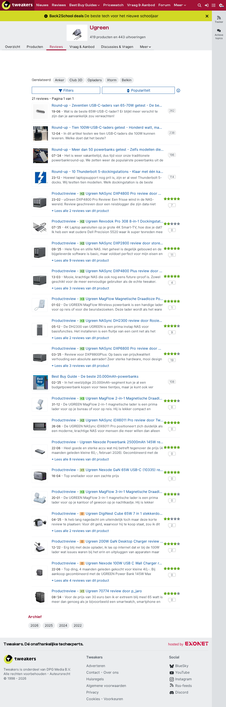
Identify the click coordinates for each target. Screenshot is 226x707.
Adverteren (95, 666)
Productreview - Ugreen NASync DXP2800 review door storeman (109, 243)
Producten (35, 47)
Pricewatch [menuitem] (113, 5)
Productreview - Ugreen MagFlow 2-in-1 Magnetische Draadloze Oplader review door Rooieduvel (136, 398)
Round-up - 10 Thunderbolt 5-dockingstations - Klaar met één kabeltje (111, 171)
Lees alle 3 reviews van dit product (82, 288)
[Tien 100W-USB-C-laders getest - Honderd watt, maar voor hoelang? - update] (40, 133)
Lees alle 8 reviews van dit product (82, 459)
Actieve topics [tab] (219, 36)
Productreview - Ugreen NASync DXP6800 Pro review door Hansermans (115, 348)
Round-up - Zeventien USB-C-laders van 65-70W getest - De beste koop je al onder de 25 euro (132, 105)
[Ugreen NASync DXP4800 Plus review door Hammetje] (40, 280)
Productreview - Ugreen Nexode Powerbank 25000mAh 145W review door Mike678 (122, 442)
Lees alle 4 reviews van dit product (82, 580)
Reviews (56, 47)
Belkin (127, 80)
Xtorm (112, 80)
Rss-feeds (183, 685)
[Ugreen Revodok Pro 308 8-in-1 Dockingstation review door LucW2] (40, 227)
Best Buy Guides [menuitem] (83, 5)
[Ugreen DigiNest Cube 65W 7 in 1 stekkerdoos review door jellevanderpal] (40, 523)
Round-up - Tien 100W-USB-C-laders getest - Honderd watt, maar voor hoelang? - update (127, 127)
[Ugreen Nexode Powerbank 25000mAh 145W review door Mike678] (40, 451)
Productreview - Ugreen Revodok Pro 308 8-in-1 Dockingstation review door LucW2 (125, 221)
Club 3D (76, 80)
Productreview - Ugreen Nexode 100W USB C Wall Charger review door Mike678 (122, 563)
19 (171, 360)
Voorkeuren (113, 699)
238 (172, 132)
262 (172, 110)
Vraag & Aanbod (82, 47)
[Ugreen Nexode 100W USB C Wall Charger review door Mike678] (40, 572)
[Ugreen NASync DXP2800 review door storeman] (40, 252)
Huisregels (95, 679)
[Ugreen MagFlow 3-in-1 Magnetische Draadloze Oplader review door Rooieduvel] (40, 498)
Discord (181, 692)
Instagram (183, 679)
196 (172, 154)
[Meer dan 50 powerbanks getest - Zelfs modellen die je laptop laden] (40, 155)
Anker (59, 80)
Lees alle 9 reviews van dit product (82, 260)
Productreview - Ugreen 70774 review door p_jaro (97, 591)
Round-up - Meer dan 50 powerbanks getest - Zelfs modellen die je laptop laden (119, 149)
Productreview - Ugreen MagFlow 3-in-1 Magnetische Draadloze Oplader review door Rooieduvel (136, 491)
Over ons (111, 672)
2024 (63, 625)
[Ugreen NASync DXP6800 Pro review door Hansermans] (40, 358)
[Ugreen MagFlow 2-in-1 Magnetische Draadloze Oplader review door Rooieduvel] (40, 404)
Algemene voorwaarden (106, 685)
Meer (144, 47)
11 (172, 254)
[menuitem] (199, 5)
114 (172, 177)
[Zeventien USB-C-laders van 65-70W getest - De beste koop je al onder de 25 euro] (40, 111)
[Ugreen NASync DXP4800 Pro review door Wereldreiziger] (40, 203)
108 (172, 381)
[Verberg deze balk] (207, 16)
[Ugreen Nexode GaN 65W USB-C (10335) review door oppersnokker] (40, 476)
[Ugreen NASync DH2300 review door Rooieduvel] (40, 330)
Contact (93, 672)
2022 (78, 625)
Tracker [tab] (219, 21)
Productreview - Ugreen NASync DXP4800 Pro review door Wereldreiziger (117, 193)
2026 (34, 625)
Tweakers (11, 669)
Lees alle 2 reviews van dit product (82, 211)
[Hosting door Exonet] (188, 644)
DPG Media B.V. (59, 669)
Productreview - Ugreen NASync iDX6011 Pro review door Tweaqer (111, 420)
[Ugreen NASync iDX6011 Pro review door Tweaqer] (40, 426)
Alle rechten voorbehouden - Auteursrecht (37, 674)
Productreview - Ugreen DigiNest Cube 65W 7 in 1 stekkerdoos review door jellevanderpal (130, 513)
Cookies (93, 699)
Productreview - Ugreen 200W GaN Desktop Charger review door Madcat (117, 541)
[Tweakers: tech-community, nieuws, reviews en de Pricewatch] (17, 5)
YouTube (182, 672)
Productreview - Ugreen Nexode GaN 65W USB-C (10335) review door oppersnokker (126, 470)
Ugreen (99, 27)
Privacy (92, 692)
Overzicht (12, 47)
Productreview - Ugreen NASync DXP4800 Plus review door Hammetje (114, 271)
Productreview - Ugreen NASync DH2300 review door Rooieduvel (110, 320)
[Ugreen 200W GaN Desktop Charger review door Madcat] (40, 547)
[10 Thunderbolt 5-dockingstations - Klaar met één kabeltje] (40, 178)
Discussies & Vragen (117, 47)
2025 (49, 625)
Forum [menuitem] (164, 5)
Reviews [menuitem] (59, 5)
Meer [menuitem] (178, 5)
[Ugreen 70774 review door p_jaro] (40, 597)
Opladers (95, 80)
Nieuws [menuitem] (42, 5)
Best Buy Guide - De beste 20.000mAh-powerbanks (95, 376)
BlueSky (181, 666)
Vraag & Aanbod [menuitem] (141, 5)
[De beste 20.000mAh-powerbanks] (40, 382)
